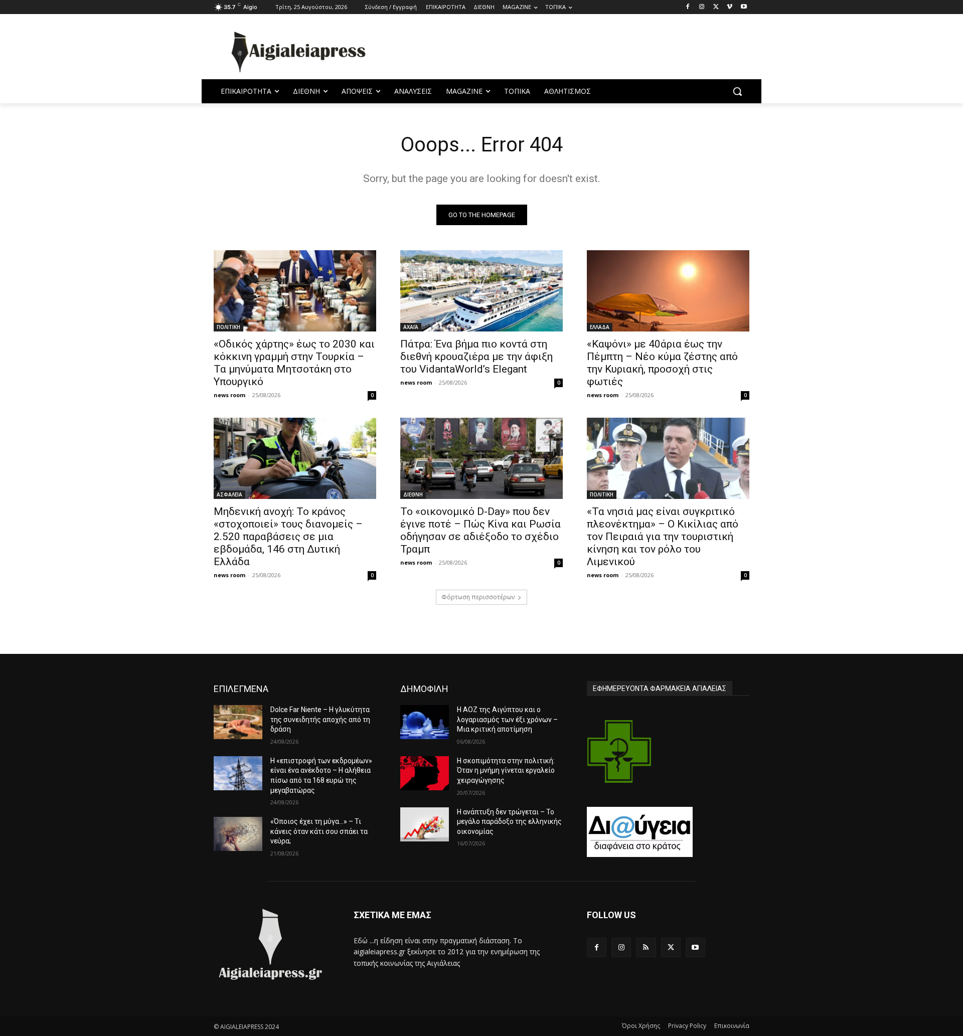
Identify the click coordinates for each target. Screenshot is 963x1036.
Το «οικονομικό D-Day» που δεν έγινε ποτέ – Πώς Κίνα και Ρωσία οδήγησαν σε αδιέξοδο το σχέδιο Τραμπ (480, 530)
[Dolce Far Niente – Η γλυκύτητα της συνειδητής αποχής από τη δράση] (238, 722)
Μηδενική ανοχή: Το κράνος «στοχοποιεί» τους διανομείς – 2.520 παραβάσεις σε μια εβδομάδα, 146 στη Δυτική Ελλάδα (288, 536)
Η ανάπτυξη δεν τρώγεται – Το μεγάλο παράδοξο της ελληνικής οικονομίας (509, 821)
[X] (716, 7)
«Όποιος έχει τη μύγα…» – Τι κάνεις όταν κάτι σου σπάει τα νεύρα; (319, 831)
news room (229, 395)
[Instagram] (702, 7)
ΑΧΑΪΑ (410, 326)
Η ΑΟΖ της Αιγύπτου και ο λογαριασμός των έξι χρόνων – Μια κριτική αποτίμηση (507, 719)
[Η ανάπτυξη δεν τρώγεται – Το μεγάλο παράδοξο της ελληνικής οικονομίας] (424, 824)
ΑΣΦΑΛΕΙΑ (229, 494)
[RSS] (646, 947)
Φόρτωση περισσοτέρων (478, 597)
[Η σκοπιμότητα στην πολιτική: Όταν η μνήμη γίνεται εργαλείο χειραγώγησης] (424, 773)
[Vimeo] (729, 7)
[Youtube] (743, 7)
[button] (737, 91)
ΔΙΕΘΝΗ (413, 494)
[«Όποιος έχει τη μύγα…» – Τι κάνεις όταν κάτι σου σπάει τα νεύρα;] (238, 834)
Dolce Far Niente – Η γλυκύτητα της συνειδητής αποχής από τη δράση (320, 719)
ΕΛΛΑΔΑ (599, 326)
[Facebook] (688, 7)
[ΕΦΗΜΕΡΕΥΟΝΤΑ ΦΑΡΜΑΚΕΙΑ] (619, 751)
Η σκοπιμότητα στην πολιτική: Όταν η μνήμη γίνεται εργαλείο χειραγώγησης (506, 770)
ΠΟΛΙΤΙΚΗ (228, 326)
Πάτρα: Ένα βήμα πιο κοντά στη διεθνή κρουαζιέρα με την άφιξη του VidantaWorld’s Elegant (476, 356)
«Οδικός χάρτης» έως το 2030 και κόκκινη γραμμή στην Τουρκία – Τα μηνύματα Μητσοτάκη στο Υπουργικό (294, 363)
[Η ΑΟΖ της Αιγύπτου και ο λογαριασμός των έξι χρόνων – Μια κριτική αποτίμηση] (424, 722)
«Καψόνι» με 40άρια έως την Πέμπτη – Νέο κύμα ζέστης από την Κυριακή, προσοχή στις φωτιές (662, 363)
